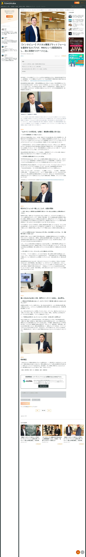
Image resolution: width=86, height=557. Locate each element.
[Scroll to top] (82, 552)
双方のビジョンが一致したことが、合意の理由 (31, 66)
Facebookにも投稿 (26, 399)
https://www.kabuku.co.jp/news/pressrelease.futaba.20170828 (41, 80)
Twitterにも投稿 (37, 399)
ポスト (22, 55)
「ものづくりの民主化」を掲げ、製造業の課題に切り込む (33, 64)
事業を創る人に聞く (30, 53)
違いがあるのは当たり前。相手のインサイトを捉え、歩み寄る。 (35, 68)
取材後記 (24, 71)
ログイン (30, 406)
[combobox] (78, 6)
